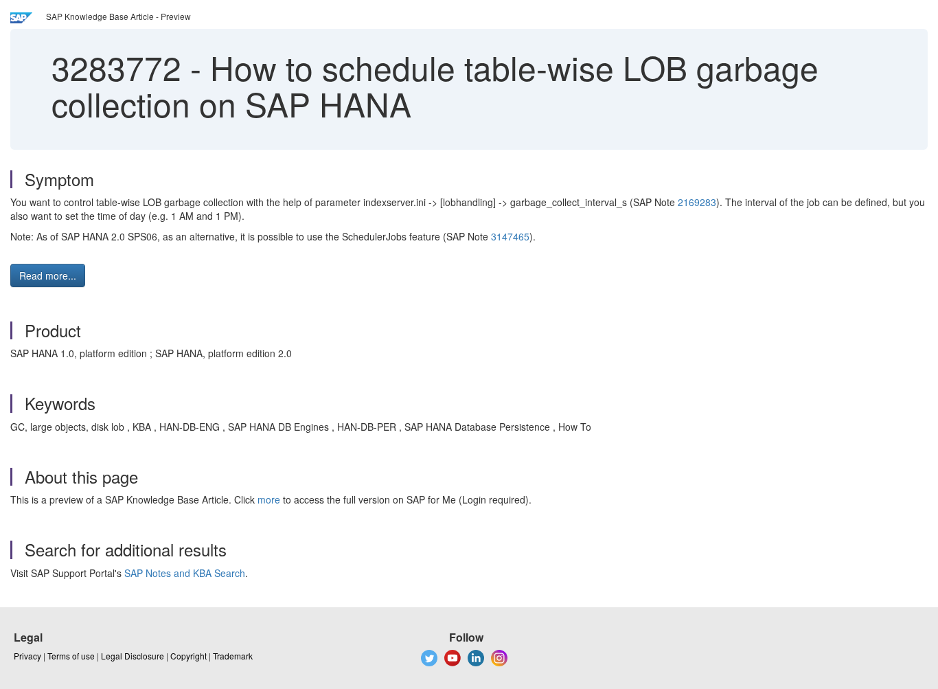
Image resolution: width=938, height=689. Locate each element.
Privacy (27, 656)
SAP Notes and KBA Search (184, 573)
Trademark (233, 656)
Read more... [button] (47, 275)
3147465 (510, 236)
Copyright (188, 656)
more (269, 499)
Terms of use (71, 656)
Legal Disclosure (132, 656)
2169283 (697, 202)
